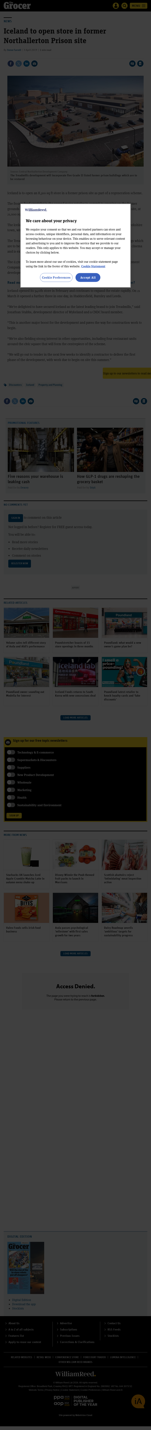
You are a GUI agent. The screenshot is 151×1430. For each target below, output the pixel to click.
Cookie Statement (93, 266)
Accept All (88, 277)
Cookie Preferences (56, 277)
